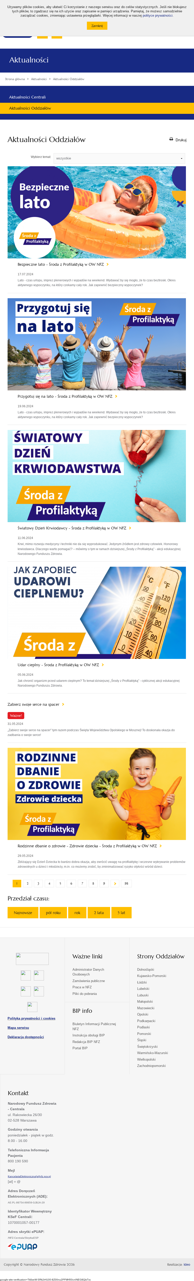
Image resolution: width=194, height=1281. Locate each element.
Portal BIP (80, 1048)
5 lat (121, 912)
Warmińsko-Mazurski (152, 1053)
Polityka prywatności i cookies (31, 1018)
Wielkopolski (146, 1059)
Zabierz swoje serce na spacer (34, 704)
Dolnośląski (145, 969)
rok (77, 912)
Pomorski (144, 1034)
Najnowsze (23, 912)
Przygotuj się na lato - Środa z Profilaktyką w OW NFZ (66, 396)
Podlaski (143, 1027)
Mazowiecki (145, 1008)
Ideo (187, 1265)
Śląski (141, 1040)
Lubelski (143, 989)
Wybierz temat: (41, 157)
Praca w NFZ (82, 987)
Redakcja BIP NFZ (86, 1042)
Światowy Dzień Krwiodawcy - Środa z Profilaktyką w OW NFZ (73, 528)
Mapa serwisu (18, 1028)
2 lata (99, 912)
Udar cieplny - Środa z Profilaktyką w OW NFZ (59, 665)
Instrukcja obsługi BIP (88, 1035)
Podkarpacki (146, 1021)
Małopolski (145, 1001)
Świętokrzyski (147, 1047)
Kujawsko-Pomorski (151, 976)
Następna (115, 883)
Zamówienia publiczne (88, 981)
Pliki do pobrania (84, 994)
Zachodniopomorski (151, 1066)
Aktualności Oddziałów (30, 108)
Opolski (142, 1014)
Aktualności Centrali (27, 97)
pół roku (53, 912)
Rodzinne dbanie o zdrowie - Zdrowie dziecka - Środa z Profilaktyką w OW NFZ (88, 846)
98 (126, 884)
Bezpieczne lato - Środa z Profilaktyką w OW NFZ (61, 264)
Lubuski (143, 995)
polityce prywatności (158, 15)
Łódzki (142, 982)
